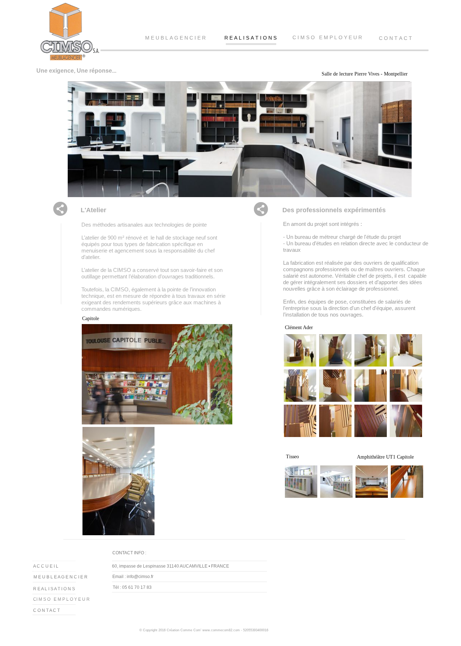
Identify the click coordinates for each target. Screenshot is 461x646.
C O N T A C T (395, 38)
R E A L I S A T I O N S (250, 38)
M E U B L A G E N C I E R (175, 38)
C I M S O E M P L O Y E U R (327, 37)
